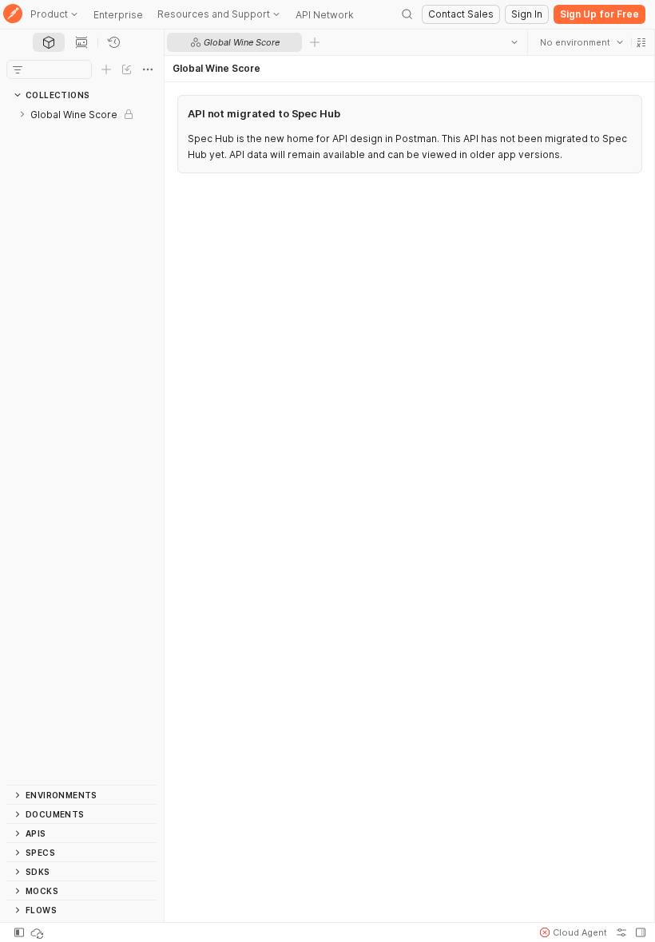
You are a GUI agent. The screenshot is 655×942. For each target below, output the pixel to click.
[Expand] (22, 114)
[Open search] (407, 14)
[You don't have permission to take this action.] (314, 42)
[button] (640, 42)
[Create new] (106, 69)
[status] (38, 932)
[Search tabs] (513, 42)
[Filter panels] (17, 69)
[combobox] (580, 42)
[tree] (81, 445)
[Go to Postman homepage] (12, 15)
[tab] (49, 42)
